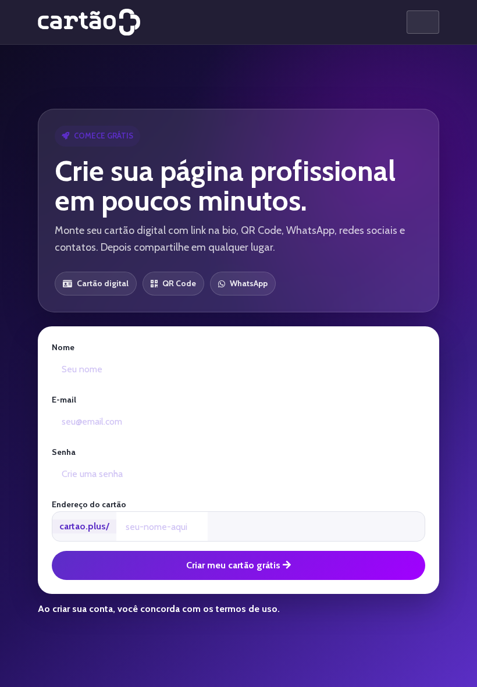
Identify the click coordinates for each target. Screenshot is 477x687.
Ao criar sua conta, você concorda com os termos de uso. (159, 608)
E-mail (64, 399)
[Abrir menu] (423, 22)
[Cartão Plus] (89, 22)
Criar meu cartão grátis (234, 565)
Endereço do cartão (89, 504)
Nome (63, 347)
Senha (64, 452)
